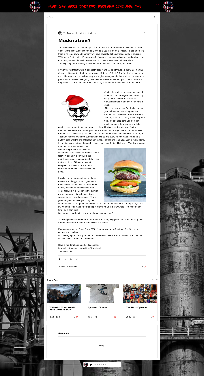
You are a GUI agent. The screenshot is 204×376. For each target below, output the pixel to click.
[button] (154, 17)
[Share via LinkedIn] (71, 259)
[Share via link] (77, 259)
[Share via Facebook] (59, 259)
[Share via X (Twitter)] (65, 259)
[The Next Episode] (140, 293)
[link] (157, 3)
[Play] (91, 362)
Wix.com (115, 375)
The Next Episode (136, 307)
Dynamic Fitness (97, 307)
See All (154, 280)
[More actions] (144, 33)
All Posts (50, 17)
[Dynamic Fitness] (102, 293)
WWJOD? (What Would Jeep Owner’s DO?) (62, 308)
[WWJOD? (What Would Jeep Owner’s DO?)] (64, 293)
